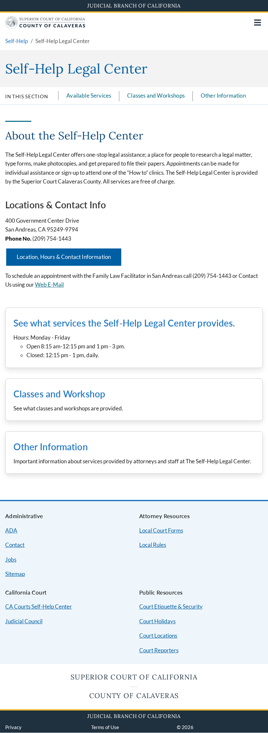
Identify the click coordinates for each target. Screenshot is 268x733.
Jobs (10, 559)
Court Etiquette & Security (171, 606)
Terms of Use (105, 727)
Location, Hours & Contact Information (64, 256)
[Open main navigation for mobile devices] (257, 22)
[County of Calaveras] (45, 27)
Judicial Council (23, 621)
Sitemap (15, 573)
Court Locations (158, 635)
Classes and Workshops (156, 95)
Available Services (88, 95)
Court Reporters (158, 650)
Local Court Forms (161, 530)
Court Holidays (157, 621)
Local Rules (152, 544)
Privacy (13, 727)
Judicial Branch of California (134, 5)
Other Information (223, 95)
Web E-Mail (49, 284)
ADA (11, 530)
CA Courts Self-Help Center (38, 606)
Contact (15, 544)
